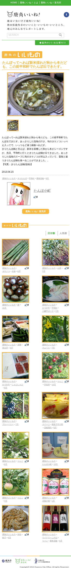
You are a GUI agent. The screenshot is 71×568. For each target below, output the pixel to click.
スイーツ (46, 424)
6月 (47, 178)
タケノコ (6, 271)
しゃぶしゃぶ (17, 384)
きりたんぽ (22, 178)
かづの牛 (46, 308)
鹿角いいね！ (35, 16)
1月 (53, 501)
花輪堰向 (48, 428)
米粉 (19, 534)
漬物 (19, 345)
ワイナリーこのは (49, 538)
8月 (60, 541)
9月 (5, 388)
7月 (43, 271)
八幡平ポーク (48, 311)
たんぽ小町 (42, 191)
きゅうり (46, 348)
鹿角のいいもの (9, 178)
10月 (4, 308)
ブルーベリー (8, 424)
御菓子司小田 (57, 424)
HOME (13, 2)
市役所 (47, 384)
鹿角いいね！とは (29, 2)
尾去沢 (5, 348)
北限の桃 (46, 501)
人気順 (63, 233)
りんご (60, 381)
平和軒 (31, 178)
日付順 (51, 233)
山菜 (59, 268)
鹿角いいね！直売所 (51, 2)
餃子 (4, 538)
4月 (9, 538)
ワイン (45, 541)
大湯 (14, 271)
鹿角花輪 (40, 178)
